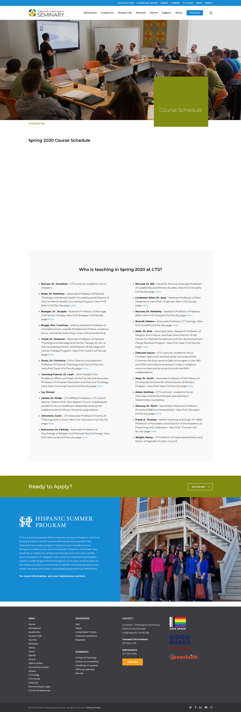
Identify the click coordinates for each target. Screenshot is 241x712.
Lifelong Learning (84, 669)
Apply (78, 628)
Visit (77, 624)
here (73, 305)
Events (32, 655)
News (31, 651)
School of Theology (86, 657)
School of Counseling (86, 661)
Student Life (35, 636)
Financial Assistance (86, 636)
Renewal (33, 643)
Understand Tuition (86, 632)
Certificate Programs (86, 665)
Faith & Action (35, 663)
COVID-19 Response (39, 690)
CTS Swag (33, 675)
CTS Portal (34, 678)
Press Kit (33, 682)
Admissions (36, 123)
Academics (34, 632)
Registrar (80, 639)
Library (32, 671)
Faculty (79, 673)
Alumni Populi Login (39, 686)
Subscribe (132, 662)
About (31, 659)
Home (31, 624)
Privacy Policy (93, 707)
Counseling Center (38, 667)
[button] (200, 486)
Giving (31, 647)
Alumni (32, 639)
